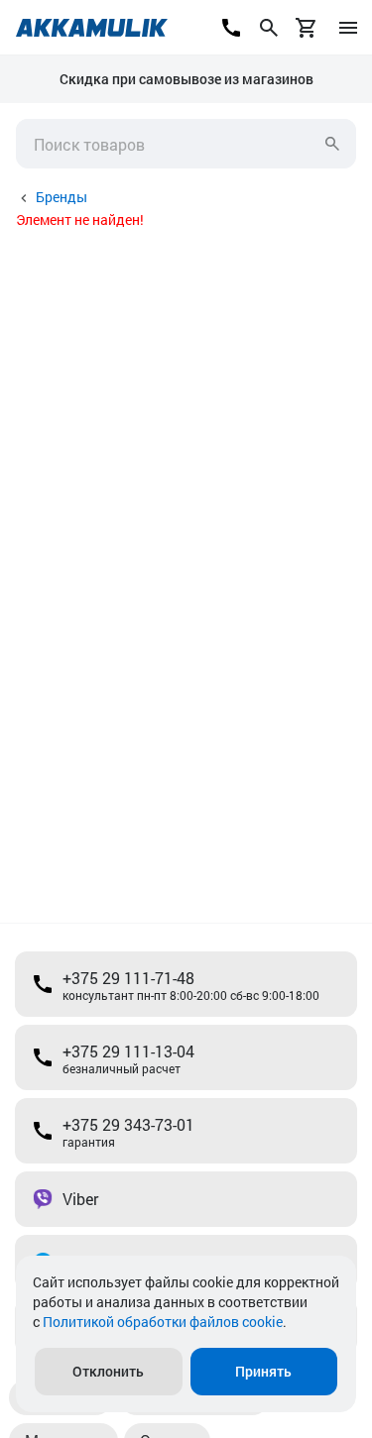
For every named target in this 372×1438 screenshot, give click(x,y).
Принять (263, 1371)
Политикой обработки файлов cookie (163, 1321)
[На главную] (92, 28)
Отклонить (108, 1371)
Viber (80, 1198)
